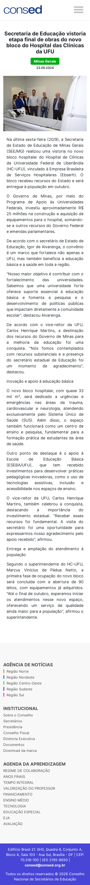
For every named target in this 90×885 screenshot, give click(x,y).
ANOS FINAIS (14, 776)
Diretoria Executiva (19, 739)
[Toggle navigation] (78, 9)
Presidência (12, 727)
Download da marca (20, 750)
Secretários (12, 721)
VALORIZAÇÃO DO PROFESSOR (29, 788)
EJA (6, 818)
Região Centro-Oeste (24, 683)
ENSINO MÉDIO (16, 800)
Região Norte (18, 671)
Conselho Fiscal (16, 733)
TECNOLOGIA (14, 806)
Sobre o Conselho (18, 715)
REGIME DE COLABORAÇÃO (26, 770)
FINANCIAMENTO (17, 794)
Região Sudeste (19, 689)
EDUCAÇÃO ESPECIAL (22, 812)
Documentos (13, 744)
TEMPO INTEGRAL (18, 782)
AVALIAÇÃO (12, 824)
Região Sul (15, 695)
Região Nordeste (20, 677)
